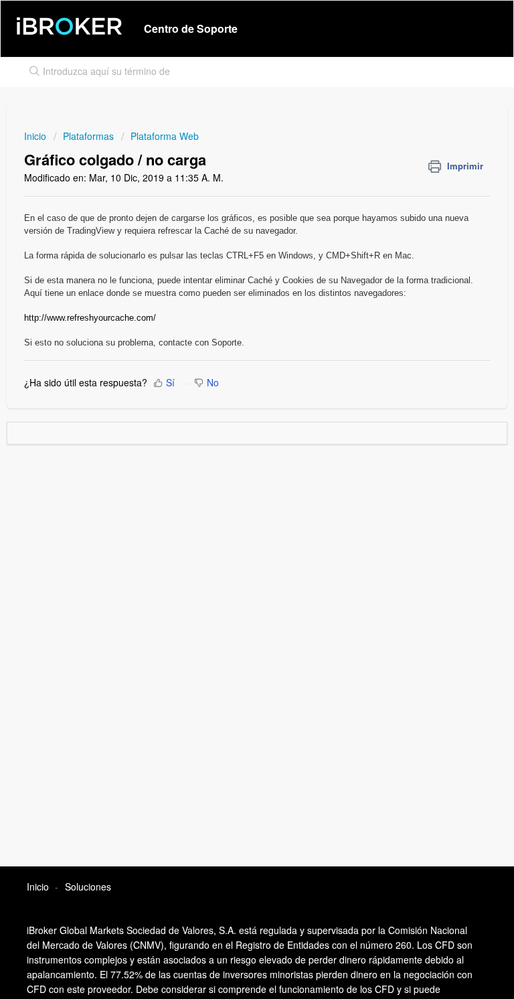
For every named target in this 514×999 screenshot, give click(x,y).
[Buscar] (31, 72)
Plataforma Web (165, 136)
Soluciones (88, 886)
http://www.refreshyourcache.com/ (90, 318)
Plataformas (88, 136)
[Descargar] (232, 496)
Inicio (36, 136)
